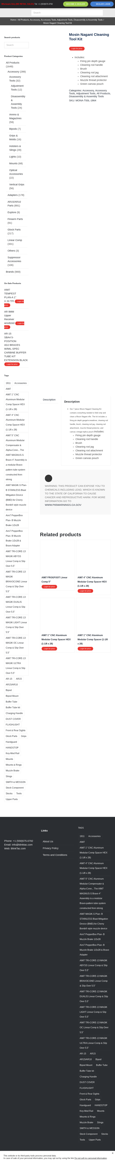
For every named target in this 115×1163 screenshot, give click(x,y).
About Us (48, 841)
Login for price (76, 49)
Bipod (9, 690)
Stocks (9, 793)
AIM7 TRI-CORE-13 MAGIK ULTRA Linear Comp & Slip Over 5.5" (16, 665)
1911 (8, 383)
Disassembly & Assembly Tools (86, 96)
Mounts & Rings (14, 764)
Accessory (88, 90)
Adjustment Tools (85, 93)
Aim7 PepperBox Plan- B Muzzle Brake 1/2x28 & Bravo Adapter (14, 538)
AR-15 (9, 678)
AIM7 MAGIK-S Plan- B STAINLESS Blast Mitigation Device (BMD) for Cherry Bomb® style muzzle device (16, 497)
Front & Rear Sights (15, 730)
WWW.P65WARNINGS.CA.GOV (63, 505)
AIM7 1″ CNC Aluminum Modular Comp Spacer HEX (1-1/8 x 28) (56, 639)
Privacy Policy (50, 848)
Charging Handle (14, 713)
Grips (23, 736)
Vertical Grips (16, 184)
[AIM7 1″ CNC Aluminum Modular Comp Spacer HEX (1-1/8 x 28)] (57, 601)
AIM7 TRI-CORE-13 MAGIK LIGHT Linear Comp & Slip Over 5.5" (16, 624)
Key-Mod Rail (12, 753)
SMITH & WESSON (16, 782)
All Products (103, 93)
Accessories (20, 383)
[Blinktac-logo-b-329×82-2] (15, 10)
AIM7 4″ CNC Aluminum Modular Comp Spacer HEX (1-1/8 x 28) (92, 581)
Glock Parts (14, 229)
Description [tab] (49, 399)
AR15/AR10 (12, 684)
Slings (9, 776)
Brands (10, 271)
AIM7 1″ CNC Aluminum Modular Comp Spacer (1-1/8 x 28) (93, 639)
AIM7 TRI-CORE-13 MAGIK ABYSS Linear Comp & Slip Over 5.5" (16, 558)
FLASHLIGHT (13, 724)
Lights (12, 156)
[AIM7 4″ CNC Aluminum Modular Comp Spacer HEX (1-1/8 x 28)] (93, 543)
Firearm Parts (15, 219)
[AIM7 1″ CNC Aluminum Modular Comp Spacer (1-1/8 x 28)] (93, 601)
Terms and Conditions (55, 855)
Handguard (11, 742)
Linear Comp (15, 240)
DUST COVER (13, 719)
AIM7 (8, 389)
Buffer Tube (11, 701)
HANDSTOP (12, 747)
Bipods (13, 128)
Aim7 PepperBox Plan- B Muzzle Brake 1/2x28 (14, 520)
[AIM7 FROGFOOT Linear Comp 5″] (57, 543)
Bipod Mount (12, 696)
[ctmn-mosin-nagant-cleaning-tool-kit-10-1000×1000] (53, 208)
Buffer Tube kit (13, 707)
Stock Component (15, 787)
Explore (12, 212)
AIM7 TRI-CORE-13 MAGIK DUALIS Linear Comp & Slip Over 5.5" (16, 604)
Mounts (13, 163)
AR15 (19, 678)
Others (11, 250)
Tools (19, 793)
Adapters (13, 195)
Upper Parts (12, 799)
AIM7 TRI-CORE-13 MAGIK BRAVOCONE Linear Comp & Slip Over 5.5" (16, 581)
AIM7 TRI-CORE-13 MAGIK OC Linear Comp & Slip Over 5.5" (16, 645)
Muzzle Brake (12, 770)
